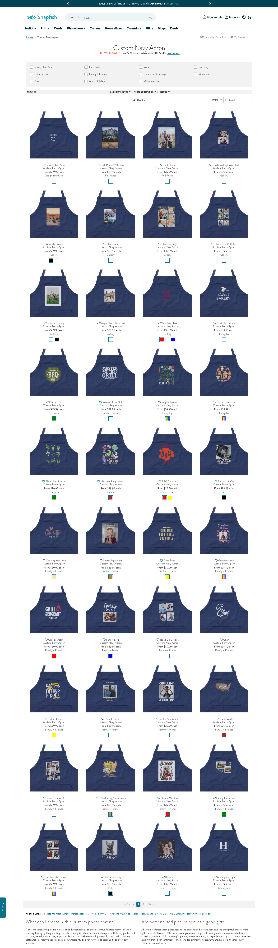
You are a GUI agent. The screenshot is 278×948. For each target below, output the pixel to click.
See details (173, 53)
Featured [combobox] (230, 100)
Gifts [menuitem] (149, 28)
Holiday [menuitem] (30, 28)
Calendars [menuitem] (134, 28)
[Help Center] (244, 17)
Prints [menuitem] (45, 28)
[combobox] (110, 17)
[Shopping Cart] (249, 17)
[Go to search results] (150, 17)
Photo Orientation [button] (143, 92)
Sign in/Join (214, 17)
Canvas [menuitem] (95, 28)
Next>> (151, 904)
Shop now (165, 3)
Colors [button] (163, 92)
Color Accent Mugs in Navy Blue (150, 914)
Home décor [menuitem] (113, 28)
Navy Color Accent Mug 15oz (114, 914)
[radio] (54, 181)
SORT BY (217, 100)
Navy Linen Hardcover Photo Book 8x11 (191, 914)
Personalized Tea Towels (83, 914)
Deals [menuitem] (174, 28)
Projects (234, 17)
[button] (54, 133)
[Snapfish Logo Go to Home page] (42, 17)
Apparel (30, 37)
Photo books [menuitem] (76, 28)
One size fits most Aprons (55, 914)
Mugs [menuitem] (162, 28)
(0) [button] (215, 36)
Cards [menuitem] (58, 28)
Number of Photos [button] (118, 92)
